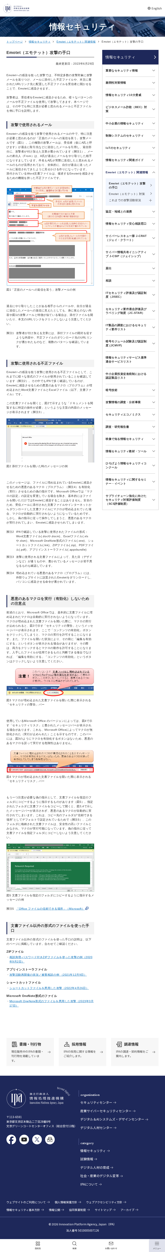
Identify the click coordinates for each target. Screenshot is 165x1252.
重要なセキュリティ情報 (122, 70)
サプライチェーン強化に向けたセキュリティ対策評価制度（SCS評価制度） (126, 499)
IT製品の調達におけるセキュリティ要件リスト (126, 327)
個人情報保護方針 (66, 1202)
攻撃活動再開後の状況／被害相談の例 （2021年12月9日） (48, 974)
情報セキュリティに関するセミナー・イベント (126, 481)
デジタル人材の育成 (94, 1167)
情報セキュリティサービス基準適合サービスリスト (126, 359)
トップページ (14, 41)
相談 (108, 280)
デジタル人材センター (96, 1127)
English (154, 8)
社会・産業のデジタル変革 (99, 1175)
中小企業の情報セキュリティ (125, 123)
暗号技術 (111, 390)
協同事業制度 (77, 1210)
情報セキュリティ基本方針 (23, 1210)
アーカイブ (127, 1210)
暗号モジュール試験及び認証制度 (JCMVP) (126, 343)
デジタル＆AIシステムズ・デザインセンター (112, 1119)
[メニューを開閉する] (153, 70)
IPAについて (89, 1184)
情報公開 (54, 1210)
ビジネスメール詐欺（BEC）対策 (126, 109)
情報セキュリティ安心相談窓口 (126, 223)
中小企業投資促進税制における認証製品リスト (126, 375)
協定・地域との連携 (119, 211)
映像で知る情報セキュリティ (125, 438)
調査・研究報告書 (117, 426)
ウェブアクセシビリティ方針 (104, 1202)
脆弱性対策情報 (116, 82)
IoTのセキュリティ (118, 147)
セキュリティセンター (96, 1102)
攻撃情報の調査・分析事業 (123, 402)
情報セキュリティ (40, 41)
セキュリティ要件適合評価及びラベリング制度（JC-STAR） (126, 311)
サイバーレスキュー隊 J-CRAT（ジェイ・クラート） (126, 238)
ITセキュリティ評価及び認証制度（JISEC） (126, 295)
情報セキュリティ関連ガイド (125, 160)
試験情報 (86, 1158)
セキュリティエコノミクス (123, 414)
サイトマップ (103, 1210)
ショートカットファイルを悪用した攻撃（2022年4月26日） (49, 988)
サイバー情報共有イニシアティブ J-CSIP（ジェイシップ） (126, 254)
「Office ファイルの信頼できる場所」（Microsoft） (50, 908)
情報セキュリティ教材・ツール (126, 451)
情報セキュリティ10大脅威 (123, 95)
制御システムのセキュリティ (125, 135)
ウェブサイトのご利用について (26, 1202)
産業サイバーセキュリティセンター (106, 1110)
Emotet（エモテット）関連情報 (76, 41)
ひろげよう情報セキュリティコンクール (126, 465)
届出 (108, 268)
